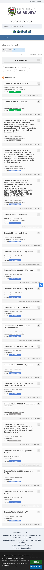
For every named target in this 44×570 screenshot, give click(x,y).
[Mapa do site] (27, 21)
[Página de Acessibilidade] (30, 21)
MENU (6, 38)
